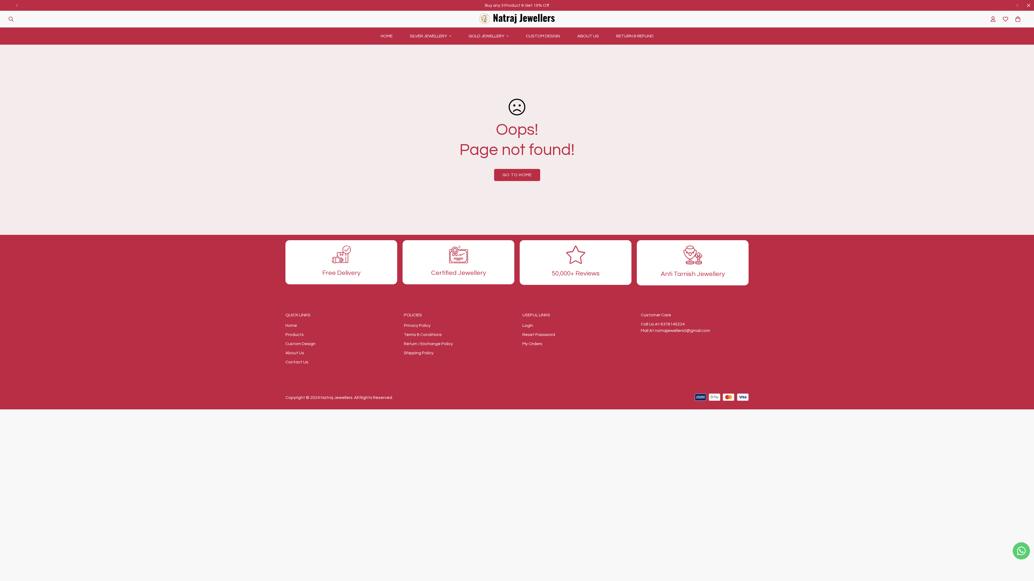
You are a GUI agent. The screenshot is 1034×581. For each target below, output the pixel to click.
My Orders (532, 344)
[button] (1018, 19)
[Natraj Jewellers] (517, 19)
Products (294, 334)
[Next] (1017, 5)
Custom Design (543, 36)
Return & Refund (635, 36)
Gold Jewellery (486, 36)
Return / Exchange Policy (428, 344)
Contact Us (296, 362)
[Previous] (17, 5)
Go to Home (517, 175)
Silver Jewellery (428, 36)
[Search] (11, 19)
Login (527, 325)
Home (387, 36)
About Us (588, 36)
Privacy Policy (417, 325)
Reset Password (538, 334)
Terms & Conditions (423, 334)
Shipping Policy (419, 353)
